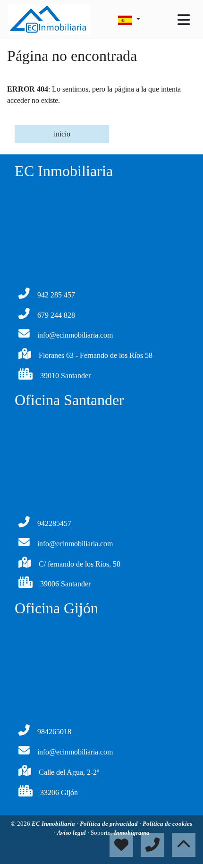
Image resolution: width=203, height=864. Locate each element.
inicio (62, 134)
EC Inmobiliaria (54, 823)
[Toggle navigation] (183, 20)
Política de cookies (167, 823)
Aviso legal (72, 832)
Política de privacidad (109, 823)
